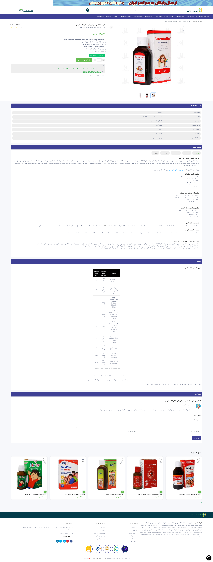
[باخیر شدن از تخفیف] (198, 462)
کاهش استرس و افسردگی (72, 69)
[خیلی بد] (11, 27)
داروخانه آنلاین (198, 523)
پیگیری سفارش (100, 16)
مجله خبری (108, 16)
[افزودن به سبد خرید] (199, 492)
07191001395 (66, 537)
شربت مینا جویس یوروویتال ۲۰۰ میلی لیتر (113, 494)
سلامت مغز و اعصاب (83, 69)
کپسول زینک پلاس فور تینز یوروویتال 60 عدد (74, 494)
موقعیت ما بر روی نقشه (99, 533)
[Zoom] (111, 27)
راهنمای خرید (134, 530)
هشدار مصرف (175, 153)
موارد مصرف (165, 153)
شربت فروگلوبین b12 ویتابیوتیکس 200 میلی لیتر (188, 494)
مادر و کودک (149, 16)
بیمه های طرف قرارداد (100, 536)
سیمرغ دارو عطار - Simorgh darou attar (92, 72)
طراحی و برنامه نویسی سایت (99, 558)
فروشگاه (195, 21)
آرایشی (115, 16)
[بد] (13, 27)
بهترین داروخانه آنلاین (107, 226)
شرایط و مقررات (134, 539)
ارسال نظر (196, 438)
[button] (201, 503)
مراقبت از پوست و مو (138, 16)
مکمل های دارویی (180, 16)
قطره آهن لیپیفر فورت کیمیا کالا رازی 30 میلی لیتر (150, 494)
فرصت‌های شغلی (101, 539)
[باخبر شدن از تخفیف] (183, 30)
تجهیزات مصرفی (158, 16)
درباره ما (103, 527)
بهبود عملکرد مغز (62, 69)
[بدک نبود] (16, 27)
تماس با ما (102, 530)
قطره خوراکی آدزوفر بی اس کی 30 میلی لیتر (35, 494)
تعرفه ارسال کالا (134, 536)
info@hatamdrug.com (64, 533)
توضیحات (196, 153)
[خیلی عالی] (21, 27)
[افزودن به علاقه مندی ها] (183, 27)
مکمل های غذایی (190, 16)
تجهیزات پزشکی (169, 16)
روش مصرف (186, 153)
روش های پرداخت (133, 533)
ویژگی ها (155, 153)
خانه (208, 16)
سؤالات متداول (134, 542)
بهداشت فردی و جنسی (125, 16)
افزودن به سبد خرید (83, 60)
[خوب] (18, 27)
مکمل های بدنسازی (202, 16)
